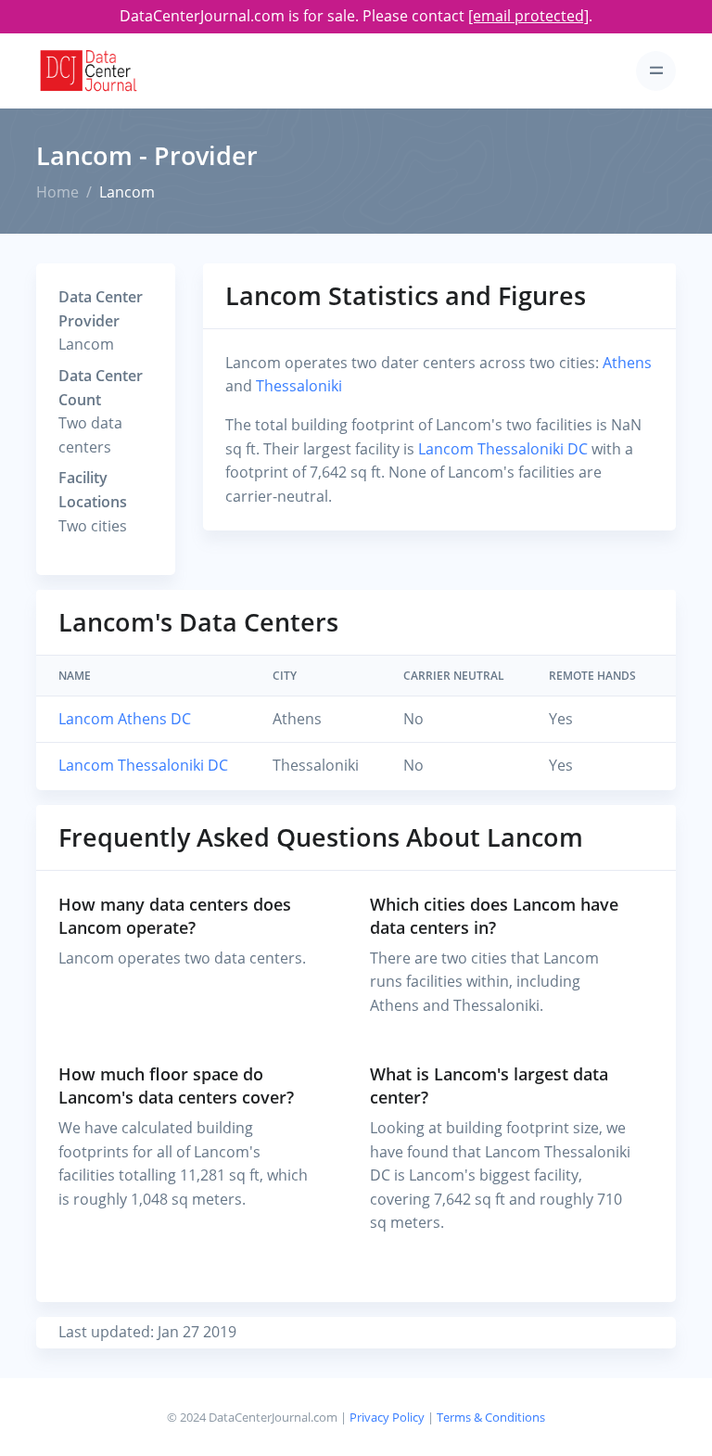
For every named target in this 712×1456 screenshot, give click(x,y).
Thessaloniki (299, 386)
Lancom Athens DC (124, 719)
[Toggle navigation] (656, 71)
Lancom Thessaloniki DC (503, 449)
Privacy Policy (387, 1417)
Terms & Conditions (491, 1417)
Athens (627, 362)
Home (57, 192)
